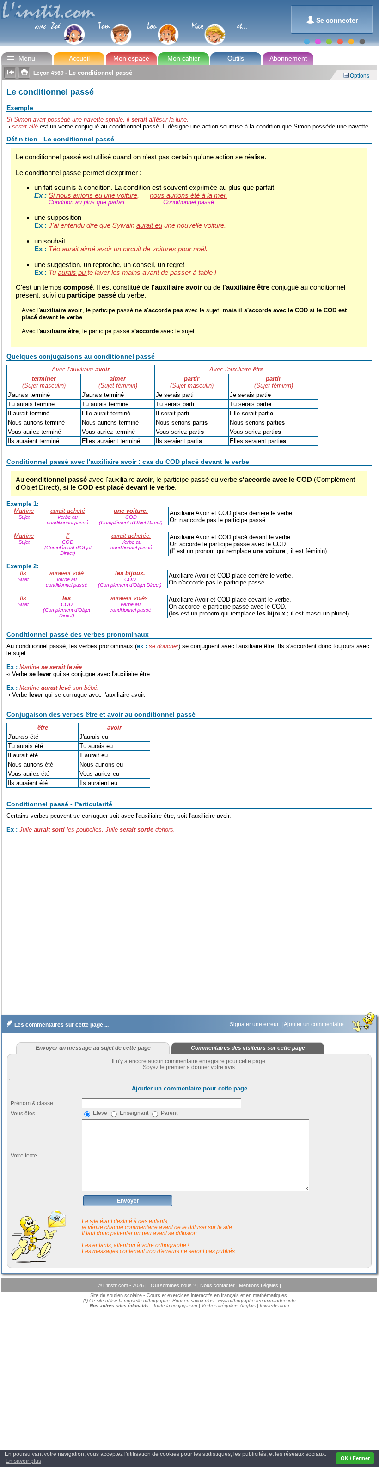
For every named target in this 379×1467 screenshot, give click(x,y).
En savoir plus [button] (23, 1461)
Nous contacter (218, 1285)
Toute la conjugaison (175, 1305)
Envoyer (128, 1201)
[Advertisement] (189, 932)
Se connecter (332, 19)
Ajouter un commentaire (314, 1024)
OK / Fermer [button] (355, 1458)
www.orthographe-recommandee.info (257, 1300)
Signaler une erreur (255, 1024)
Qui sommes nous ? (174, 1285)
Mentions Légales (259, 1285)
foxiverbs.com (274, 1305)
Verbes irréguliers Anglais (229, 1305)
